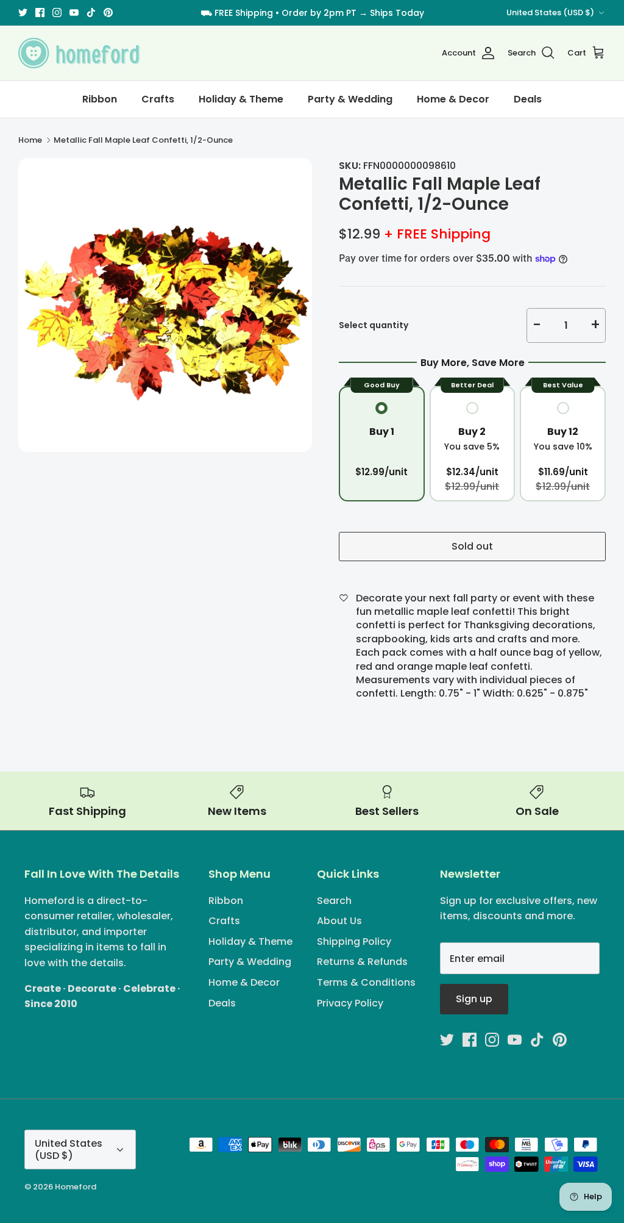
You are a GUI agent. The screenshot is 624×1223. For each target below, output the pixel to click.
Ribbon (99, 99)
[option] (165, 305)
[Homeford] (79, 53)
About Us (339, 921)
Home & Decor (453, 99)
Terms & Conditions (366, 982)
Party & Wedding (350, 99)
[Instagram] (57, 12)
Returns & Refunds (362, 962)
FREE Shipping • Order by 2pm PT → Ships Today (319, 13)
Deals (528, 99)
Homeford (75, 1187)
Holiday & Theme (241, 99)
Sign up (474, 999)
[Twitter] (22, 12)
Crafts (157, 99)
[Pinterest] (108, 12)
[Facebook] (39, 12)
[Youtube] (74, 12)
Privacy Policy (350, 1003)
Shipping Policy (354, 941)
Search (334, 901)
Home (30, 140)
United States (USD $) (550, 12)
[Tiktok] (91, 12)
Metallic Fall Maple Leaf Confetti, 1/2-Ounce (143, 140)
